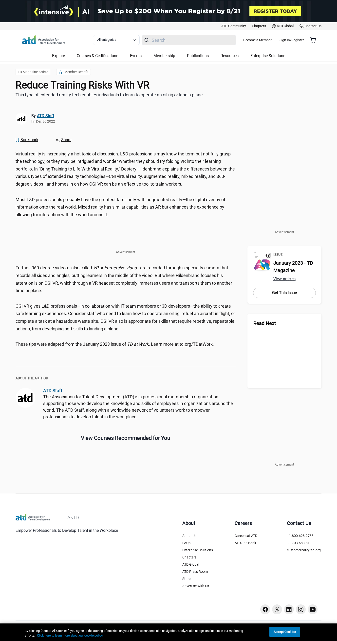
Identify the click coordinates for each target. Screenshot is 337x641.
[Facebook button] (265, 609)
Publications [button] (198, 55)
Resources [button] (230, 55)
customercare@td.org (304, 550)
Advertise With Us (195, 586)
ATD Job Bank (245, 543)
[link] (233, 26)
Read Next (264, 323)
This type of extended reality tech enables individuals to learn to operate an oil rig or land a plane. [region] (110, 94)
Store (186, 579)
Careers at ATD (246, 536)
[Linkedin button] (289, 609)
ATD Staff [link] (45, 115)
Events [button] (136, 55)
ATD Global (190, 564)
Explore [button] (58, 55)
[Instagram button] (301, 609)
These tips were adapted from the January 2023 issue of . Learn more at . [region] (115, 344)
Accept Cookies (285, 632)
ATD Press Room (195, 572)
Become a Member (257, 40)
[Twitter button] (277, 609)
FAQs (186, 543)
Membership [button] (164, 55)
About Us (189, 536)
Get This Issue (284, 292)
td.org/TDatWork (196, 344)
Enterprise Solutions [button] (267, 55)
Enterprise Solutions (197, 550)
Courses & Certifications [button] (97, 55)
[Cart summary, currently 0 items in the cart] (314, 40)
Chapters (189, 557)
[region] (168, 632)
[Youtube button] (313, 609)
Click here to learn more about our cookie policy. (70, 636)
